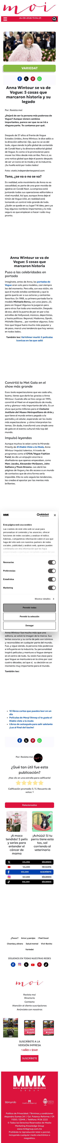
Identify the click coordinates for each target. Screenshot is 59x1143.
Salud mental (32, 943)
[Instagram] (19, 964)
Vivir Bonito (46, 943)
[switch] (52, 571)
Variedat (30, 949)
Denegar (30, 625)
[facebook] (20, 78)
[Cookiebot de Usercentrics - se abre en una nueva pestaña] (37, 515)
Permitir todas (29, 607)
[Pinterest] (39, 964)
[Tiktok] (46, 964)
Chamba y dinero (15, 943)
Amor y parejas (28, 938)
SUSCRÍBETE (29, 1058)
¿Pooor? (14, 938)
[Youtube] (33, 964)
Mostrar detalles (43, 599)
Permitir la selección (29, 616)
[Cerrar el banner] (55, 515)
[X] (26, 78)
